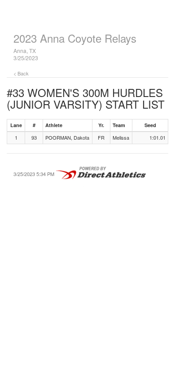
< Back (21, 73)
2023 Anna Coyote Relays (74, 38)
